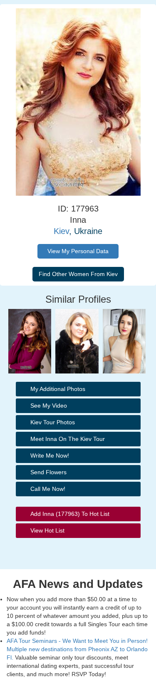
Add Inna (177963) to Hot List (69, 513)
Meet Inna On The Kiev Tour (67, 439)
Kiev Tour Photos (52, 422)
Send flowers (48, 472)
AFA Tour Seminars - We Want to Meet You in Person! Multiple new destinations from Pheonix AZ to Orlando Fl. (77, 649)
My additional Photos (57, 389)
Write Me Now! (49, 455)
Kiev (61, 231)
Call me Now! (47, 488)
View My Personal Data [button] (78, 251)
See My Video (48, 405)
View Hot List (47, 530)
